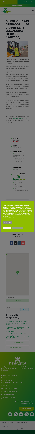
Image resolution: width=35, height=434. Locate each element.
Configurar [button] (7, 228)
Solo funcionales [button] (17, 228)
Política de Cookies (8, 218)
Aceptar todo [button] (7, 222)
